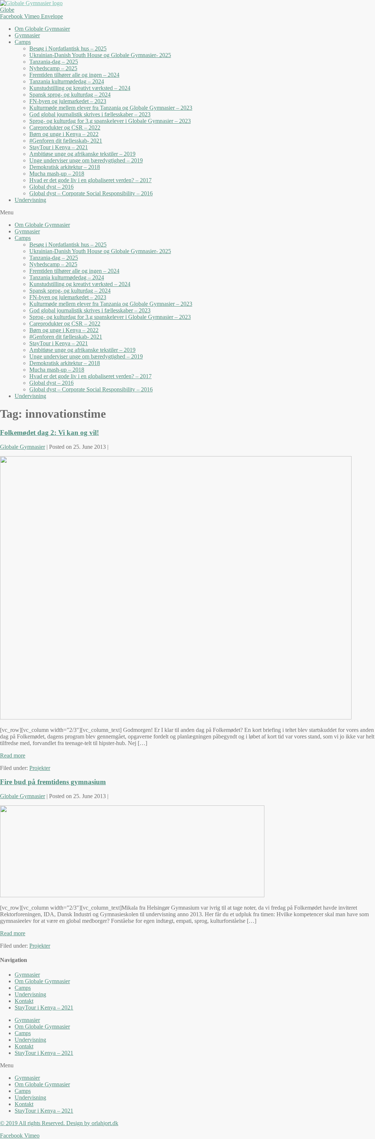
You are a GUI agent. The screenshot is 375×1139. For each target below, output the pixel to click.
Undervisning (30, 200)
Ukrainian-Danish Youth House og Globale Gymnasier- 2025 (100, 55)
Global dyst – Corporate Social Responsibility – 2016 (91, 193)
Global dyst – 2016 (51, 187)
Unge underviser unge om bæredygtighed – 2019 (86, 160)
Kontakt (24, 1001)
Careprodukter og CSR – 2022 (64, 127)
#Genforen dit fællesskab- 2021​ (65, 141)
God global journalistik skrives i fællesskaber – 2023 (90, 114)
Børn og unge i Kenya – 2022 (64, 134)
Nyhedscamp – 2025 (53, 68)
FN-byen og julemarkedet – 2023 (67, 101)
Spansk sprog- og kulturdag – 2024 (70, 94)
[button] (187, 212)
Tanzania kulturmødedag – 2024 (66, 81)
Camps (23, 42)
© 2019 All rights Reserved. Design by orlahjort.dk (59, 1123)
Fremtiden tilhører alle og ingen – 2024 (74, 75)
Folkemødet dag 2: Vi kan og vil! (49, 432)
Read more (12, 755)
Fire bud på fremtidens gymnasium (53, 782)
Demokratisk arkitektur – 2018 (64, 167)
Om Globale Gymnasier (42, 29)
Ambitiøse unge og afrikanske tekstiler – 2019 (82, 154)
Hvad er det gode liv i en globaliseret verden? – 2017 (90, 180)
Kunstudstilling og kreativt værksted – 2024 (79, 88)
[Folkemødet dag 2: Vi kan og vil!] (176, 717)
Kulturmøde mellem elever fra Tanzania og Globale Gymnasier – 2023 (110, 108)
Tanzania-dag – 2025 (53, 62)
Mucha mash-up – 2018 (56, 173)
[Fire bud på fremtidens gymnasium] (132, 895)
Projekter (39, 768)
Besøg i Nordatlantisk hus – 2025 (68, 48)
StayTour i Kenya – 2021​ (58, 147)
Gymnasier (27, 35)
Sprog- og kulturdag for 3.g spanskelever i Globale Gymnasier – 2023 (110, 121)
